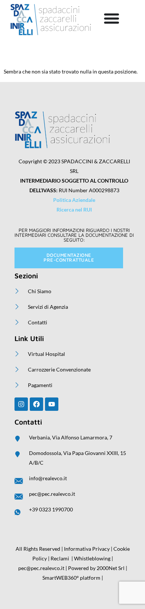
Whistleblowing (93, 558)
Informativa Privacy (87, 549)
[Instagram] (21, 404)
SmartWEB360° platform (71, 577)
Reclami (60, 558)
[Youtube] (51, 404)
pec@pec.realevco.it (41, 568)
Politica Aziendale (74, 200)
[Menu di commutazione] (111, 18)
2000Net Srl (111, 568)
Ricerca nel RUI (74, 209)
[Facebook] (36, 404)
